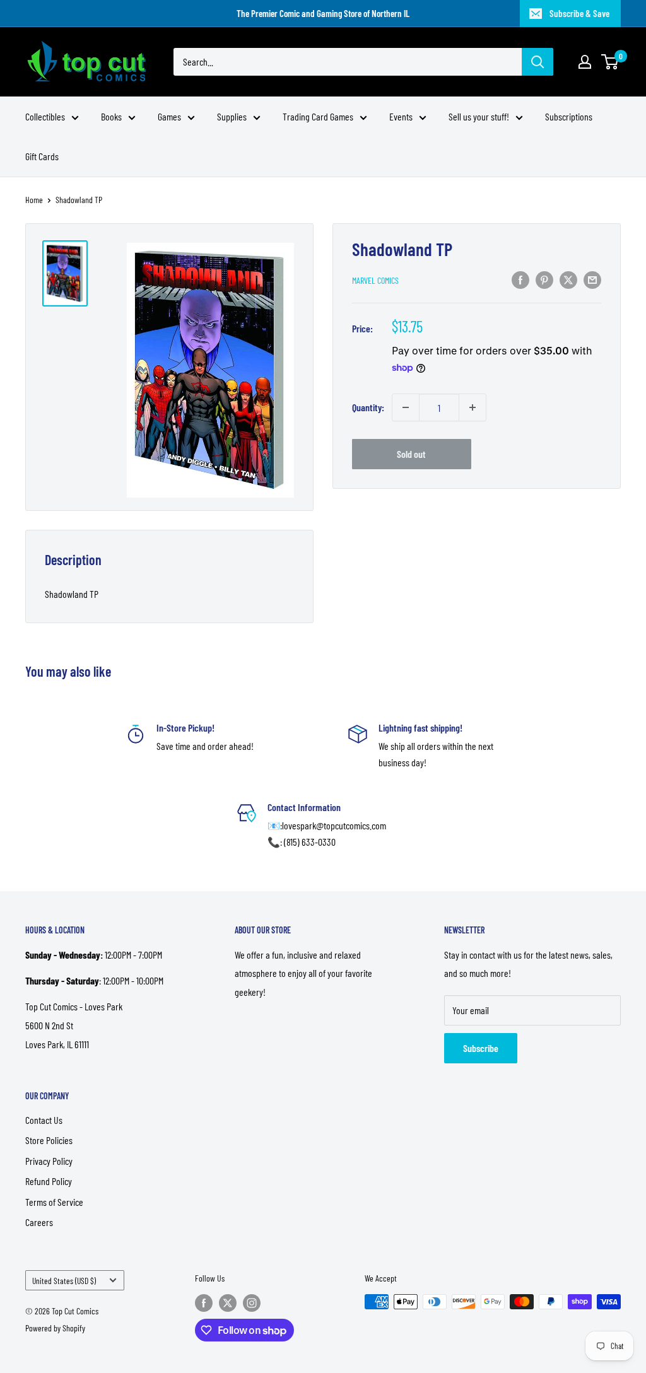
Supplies (232, 116)
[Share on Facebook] (520, 279)
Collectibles (45, 116)
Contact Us (43, 1120)
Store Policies (49, 1140)
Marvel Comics (375, 280)
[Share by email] (592, 279)
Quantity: (368, 407)
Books (111, 116)
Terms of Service (54, 1202)
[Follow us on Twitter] (228, 1303)
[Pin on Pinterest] (544, 279)
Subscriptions (568, 116)
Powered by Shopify (55, 1328)
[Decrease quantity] (405, 407)
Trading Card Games (318, 116)
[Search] (537, 62)
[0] (610, 61)
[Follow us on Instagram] (252, 1303)
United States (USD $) (64, 1280)
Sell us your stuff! (479, 116)
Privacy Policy (49, 1161)
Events (401, 116)
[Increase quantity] (472, 407)
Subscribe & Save (579, 13)
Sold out (411, 454)
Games (169, 116)
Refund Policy (48, 1181)
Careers (39, 1222)
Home (34, 199)
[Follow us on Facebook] (204, 1303)
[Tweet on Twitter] (568, 279)
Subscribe (480, 1048)
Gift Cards (42, 156)
